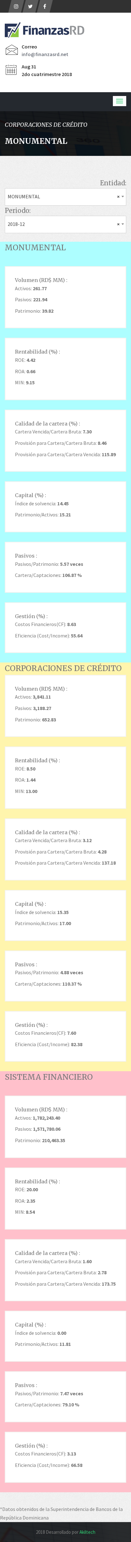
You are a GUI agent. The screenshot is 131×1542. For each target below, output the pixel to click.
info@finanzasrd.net (45, 54)
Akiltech (87, 1532)
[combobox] (65, 197)
